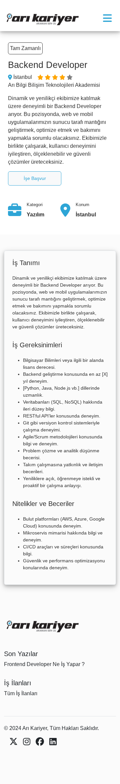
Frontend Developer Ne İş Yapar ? (44, 664)
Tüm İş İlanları (20, 693)
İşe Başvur (35, 178)
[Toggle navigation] (107, 18)
